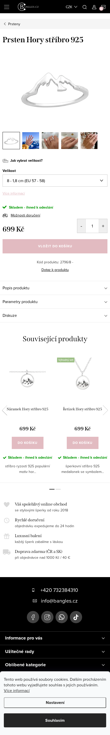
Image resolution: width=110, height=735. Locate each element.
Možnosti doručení (25, 215)
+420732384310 (62, 617)
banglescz (47, 617)
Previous (4, 410)
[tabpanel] (27, 417)
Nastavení (55, 702)
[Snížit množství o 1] (81, 226)
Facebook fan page (33, 617)
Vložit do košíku (55, 246)
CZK (69, 6)
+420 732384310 (59, 590)
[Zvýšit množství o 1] (103, 226)
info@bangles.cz (59, 600)
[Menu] (6, 6)
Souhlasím (55, 720)
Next (105, 410)
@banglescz (76, 617)
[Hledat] (84, 6)
